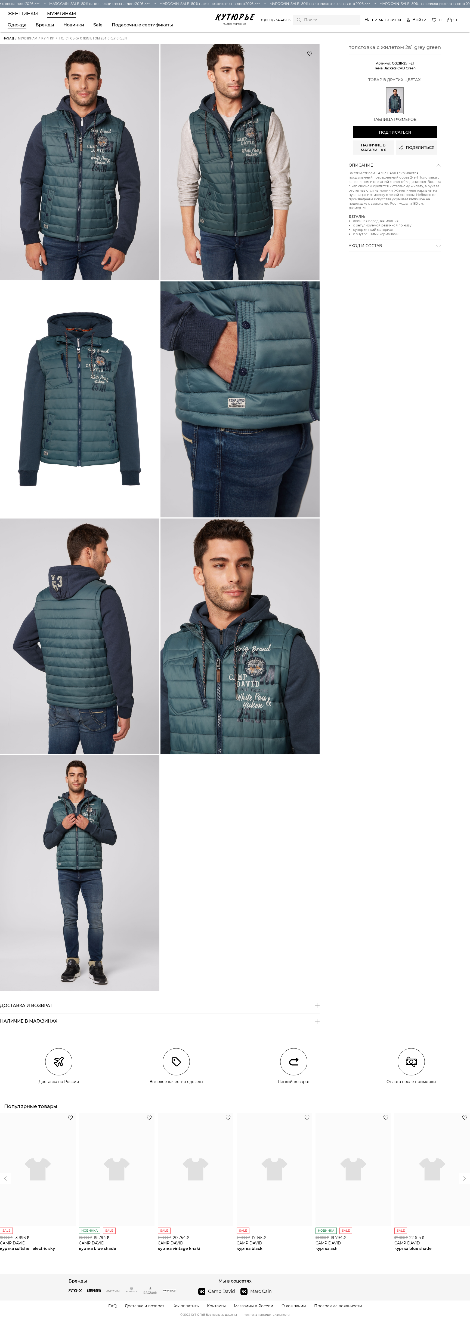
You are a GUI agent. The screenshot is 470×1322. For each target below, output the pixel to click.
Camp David (221, 1291)
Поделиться (420, 147)
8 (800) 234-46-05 (275, 20)
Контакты (216, 1306)
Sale (98, 25)
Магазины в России (253, 1306)
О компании (294, 1306)
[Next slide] (5, 1178)
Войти (419, 19)
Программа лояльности (338, 1306)
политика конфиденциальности (266, 1315)
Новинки (73, 25)
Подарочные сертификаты (142, 25)
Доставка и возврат (144, 1306)
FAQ (112, 1306)
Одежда (17, 25)
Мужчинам (61, 13)
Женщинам (23, 13)
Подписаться (395, 132)
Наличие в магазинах (373, 147)
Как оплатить (185, 1306)
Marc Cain (261, 1291)
